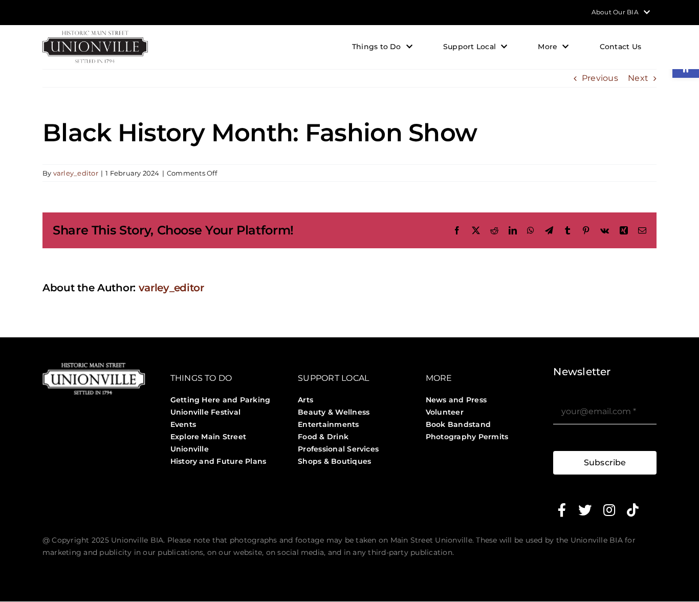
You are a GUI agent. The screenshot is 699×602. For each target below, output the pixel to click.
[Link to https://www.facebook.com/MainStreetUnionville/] (562, 510)
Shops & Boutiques (334, 461)
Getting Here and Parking (220, 399)
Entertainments (328, 424)
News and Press (456, 399)
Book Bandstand (458, 424)
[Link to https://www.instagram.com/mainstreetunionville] (609, 510)
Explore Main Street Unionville (208, 443)
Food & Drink (323, 436)
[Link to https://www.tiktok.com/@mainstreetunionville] (633, 510)
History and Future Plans (218, 461)
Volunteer (445, 412)
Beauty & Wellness (333, 412)
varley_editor (75, 173)
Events (183, 424)
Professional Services (338, 449)
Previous (600, 78)
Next (638, 78)
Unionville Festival (205, 412)
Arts (305, 399)
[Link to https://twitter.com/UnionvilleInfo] (585, 510)
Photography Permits (467, 436)
